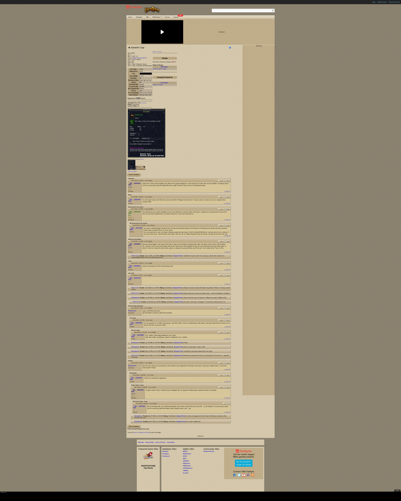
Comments (158, 51)
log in (135, 432)
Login (373, 2)
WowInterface (187, 453)
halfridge (142, 159)
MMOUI (185, 451)
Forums (167, 17)
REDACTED (135, 256)
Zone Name (164, 83)
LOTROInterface (188, 468)
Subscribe (141, 442)
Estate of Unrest (158, 84)
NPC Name (164, 67)
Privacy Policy (149, 442)
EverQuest (165, 453)
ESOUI (185, 456)
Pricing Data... (144, 102)
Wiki (147, 17)
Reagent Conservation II (139, 58)
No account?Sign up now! (243, 463)
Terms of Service (160, 442)
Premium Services (394, 2)
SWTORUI (186, 461)
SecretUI (185, 473)
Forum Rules (171, 442)
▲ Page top (227, 191)
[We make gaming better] (7, 2)
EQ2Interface (187, 466)
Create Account (382, 2)
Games (177, 16)
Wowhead (165, 451)
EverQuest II (166, 456)
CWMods (185, 470)
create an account (144, 432)
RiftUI (184, 458)
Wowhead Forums (209, 451)
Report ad (222, 32)
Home (130, 17)
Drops (154, 51)
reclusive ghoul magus (160, 69)
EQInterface (157, 17)
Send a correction (132, 171)
